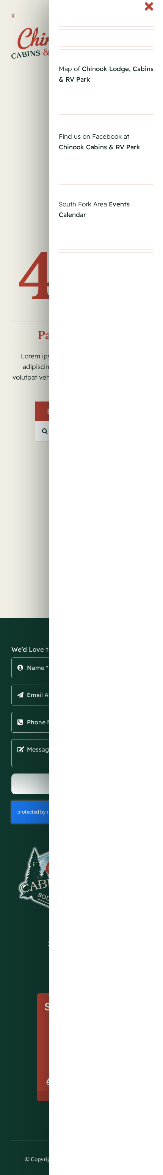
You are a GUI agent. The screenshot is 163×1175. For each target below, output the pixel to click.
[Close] (149, 6)
